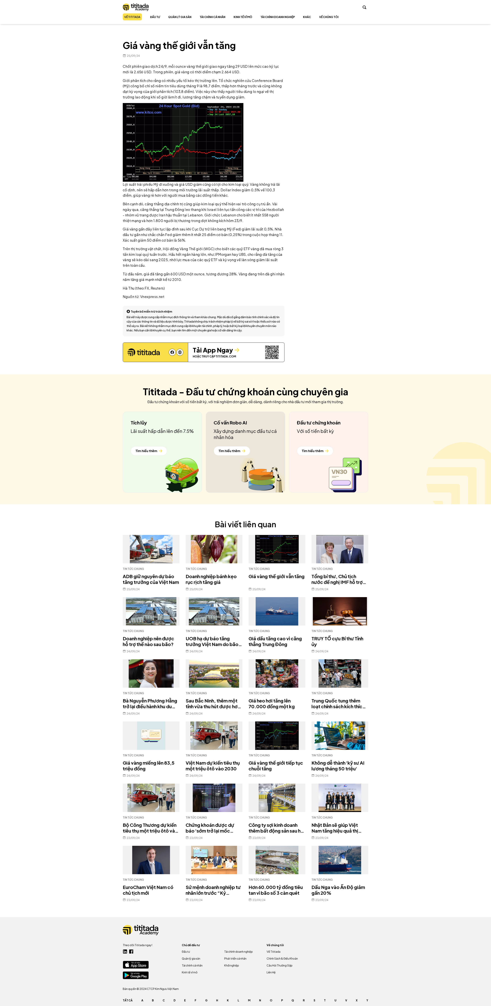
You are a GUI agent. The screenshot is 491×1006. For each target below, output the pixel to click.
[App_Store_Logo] (136, 965)
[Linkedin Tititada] (125, 951)
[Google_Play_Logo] (136, 975)
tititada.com (226, 356)
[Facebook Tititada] (131, 951)
